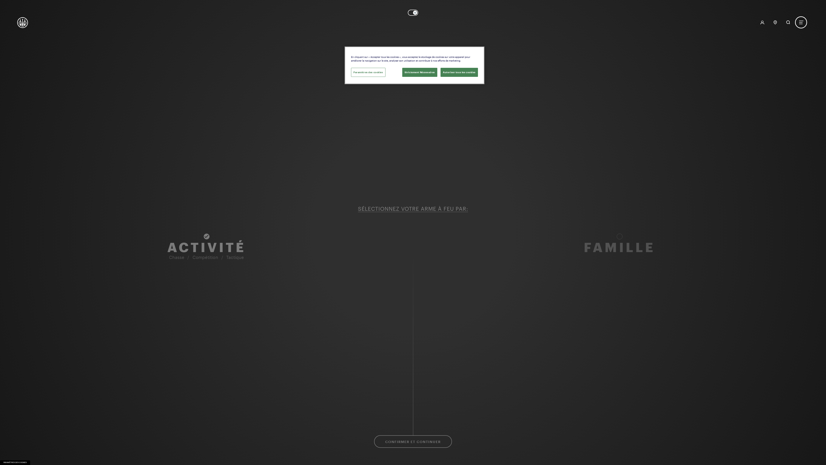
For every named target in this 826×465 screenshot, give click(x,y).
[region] (414, 65)
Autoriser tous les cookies (459, 72)
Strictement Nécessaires (420, 72)
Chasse (176, 257)
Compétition (205, 257)
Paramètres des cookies (15, 462)
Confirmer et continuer (413, 442)
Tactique (235, 257)
